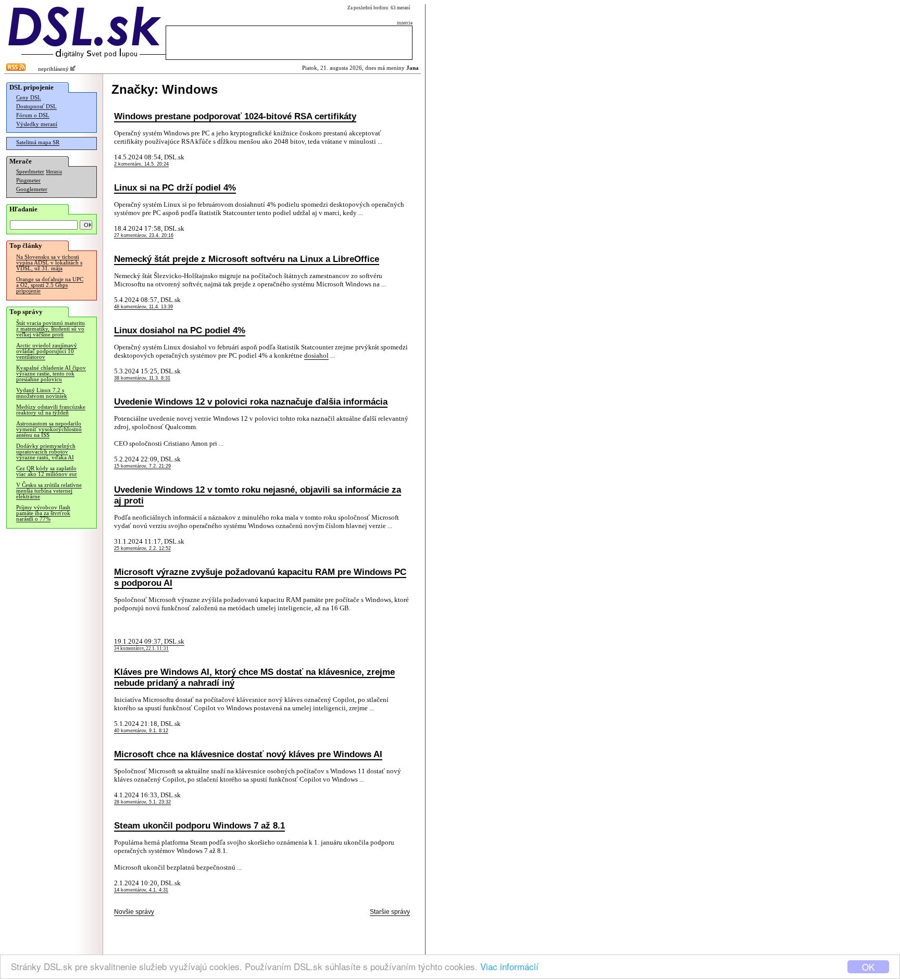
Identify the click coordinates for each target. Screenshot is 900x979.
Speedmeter (30, 171)
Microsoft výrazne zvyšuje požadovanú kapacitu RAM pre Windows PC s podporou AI (260, 577)
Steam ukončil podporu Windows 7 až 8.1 (199, 825)
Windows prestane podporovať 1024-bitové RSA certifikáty (235, 116)
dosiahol (316, 355)
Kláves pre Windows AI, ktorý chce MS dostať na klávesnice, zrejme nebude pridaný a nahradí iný (254, 677)
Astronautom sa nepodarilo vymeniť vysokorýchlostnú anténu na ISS (49, 429)
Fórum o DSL (32, 115)
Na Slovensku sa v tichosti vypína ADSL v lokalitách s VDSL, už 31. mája (49, 262)
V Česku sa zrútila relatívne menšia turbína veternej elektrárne (49, 490)
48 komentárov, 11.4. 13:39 (143, 306)
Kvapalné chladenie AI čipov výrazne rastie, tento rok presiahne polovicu (51, 373)
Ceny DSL (28, 98)
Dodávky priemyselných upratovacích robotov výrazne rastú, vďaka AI (46, 451)
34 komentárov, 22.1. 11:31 (141, 648)
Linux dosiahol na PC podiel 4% (179, 330)
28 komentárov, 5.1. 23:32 (142, 802)
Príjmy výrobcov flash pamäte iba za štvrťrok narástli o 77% (43, 513)
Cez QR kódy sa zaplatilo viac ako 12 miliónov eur (46, 471)
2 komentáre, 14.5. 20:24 (141, 164)
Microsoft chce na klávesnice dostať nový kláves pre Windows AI (248, 754)
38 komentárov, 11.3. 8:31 (142, 378)
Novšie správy (134, 911)
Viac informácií (509, 966)
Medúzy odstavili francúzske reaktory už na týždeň (50, 410)
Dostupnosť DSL (36, 106)
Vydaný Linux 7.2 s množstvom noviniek (41, 393)
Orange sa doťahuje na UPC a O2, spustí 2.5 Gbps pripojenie (49, 285)
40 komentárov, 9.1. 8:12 (141, 730)
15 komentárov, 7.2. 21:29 (142, 466)
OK (868, 966)
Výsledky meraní (36, 124)
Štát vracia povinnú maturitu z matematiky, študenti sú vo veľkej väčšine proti (50, 328)
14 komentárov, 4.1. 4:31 (141, 890)
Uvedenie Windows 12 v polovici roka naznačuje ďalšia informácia (251, 401)
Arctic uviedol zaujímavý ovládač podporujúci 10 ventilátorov (46, 351)
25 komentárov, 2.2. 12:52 (142, 548)
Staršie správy (390, 911)
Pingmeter (28, 180)
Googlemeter (31, 189)
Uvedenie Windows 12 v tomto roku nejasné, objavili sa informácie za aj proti (257, 495)
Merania (54, 171)
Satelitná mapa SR (37, 142)
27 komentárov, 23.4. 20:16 (143, 235)
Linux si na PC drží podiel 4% (175, 187)
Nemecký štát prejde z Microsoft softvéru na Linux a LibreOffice (246, 259)
